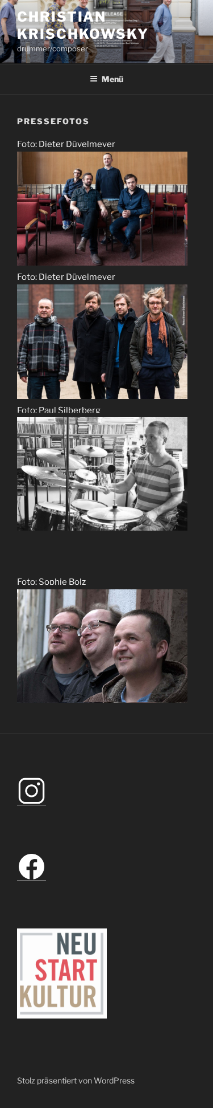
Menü (112, 79)
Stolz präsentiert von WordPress (76, 1080)
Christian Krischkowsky (83, 25)
